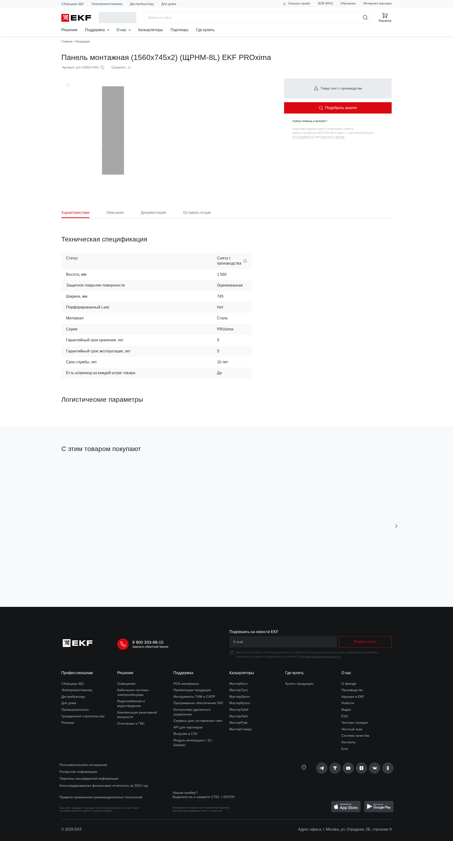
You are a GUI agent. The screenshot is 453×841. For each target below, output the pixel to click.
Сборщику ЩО (72, 4)
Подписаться (340, 577)
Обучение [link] (348, 3)
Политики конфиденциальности (319, 656)
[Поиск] (365, 17)
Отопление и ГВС (131, 723)
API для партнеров (187, 727)
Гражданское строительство (83, 716)
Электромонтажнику (106, 4)
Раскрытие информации (78, 771)
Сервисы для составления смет (197, 721)
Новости (347, 703)
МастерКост (238, 683)
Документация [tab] (153, 213)
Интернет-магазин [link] (377, 3)
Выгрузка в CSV (185, 733)
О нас (122, 30)
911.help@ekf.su (303, 137)
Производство (352, 690)
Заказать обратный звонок (150, 646)
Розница (67, 722)
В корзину (88, 577)
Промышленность (75, 709)
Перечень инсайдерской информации (88, 778)
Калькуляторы (150, 30)
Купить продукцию (299, 683)
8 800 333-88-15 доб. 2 (331, 133)
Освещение (126, 683)
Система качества (355, 735)
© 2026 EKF (71, 829)
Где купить (205, 30)
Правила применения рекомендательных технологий (100, 797)
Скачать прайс (298, 3)
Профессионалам (77, 673)
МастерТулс (238, 690)
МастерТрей (238, 709)
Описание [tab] (115, 213)
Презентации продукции (192, 690)
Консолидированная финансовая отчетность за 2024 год (103, 785)
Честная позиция (354, 722)
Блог (344, 749)
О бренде (348, 683)
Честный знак (351, 729)
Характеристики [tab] (75, 213)
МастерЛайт (238, 716)
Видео (346, 709)
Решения (69, 30)
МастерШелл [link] (239, 696)
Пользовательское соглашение (83, 765)
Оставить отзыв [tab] (197, 213)
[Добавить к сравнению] (130, 576)
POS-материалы (186, 683)
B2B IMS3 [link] (325, 3)
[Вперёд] (396, 526)
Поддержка (95, 30)
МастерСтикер (240, 729)
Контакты (348, 742)
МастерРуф (238, 722)
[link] (321, 768)
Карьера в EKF (352, 696)
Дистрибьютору (142, 4)
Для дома (168, 4)
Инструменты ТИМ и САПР (194, 696)
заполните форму (332, 137)
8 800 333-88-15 (148, 642)
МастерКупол (239, 703)
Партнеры (180, 30)
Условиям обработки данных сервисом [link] (81, 810)
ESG (344, 716)
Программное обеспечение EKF (198, 703)
